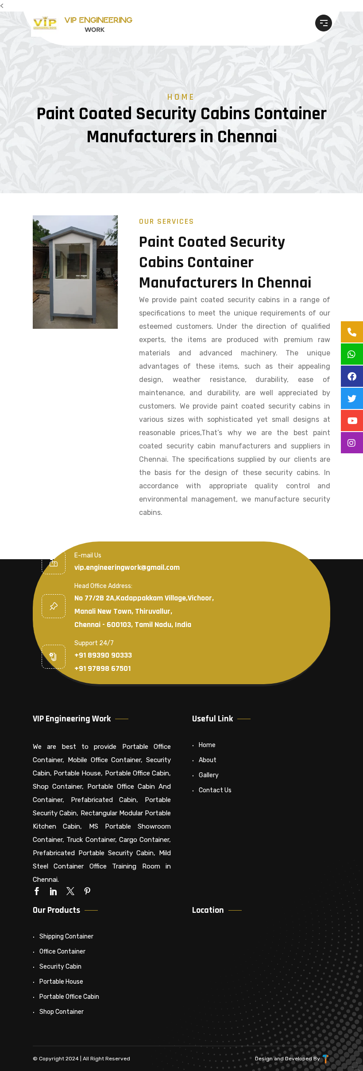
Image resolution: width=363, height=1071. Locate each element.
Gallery (209, 775)
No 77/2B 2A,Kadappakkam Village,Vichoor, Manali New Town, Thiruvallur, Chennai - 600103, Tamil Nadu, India (144, 611)
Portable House (61, 981)
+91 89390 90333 (103, 655)
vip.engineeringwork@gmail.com (127, 567)
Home (181, 97)
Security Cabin (60, 966)
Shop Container (61, 1012)
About (207, 760)
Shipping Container (66, 936)
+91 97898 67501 (102, 668)
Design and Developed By (288, 1058)
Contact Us (215, 790)
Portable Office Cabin (69, 997)
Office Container (62, 951)
